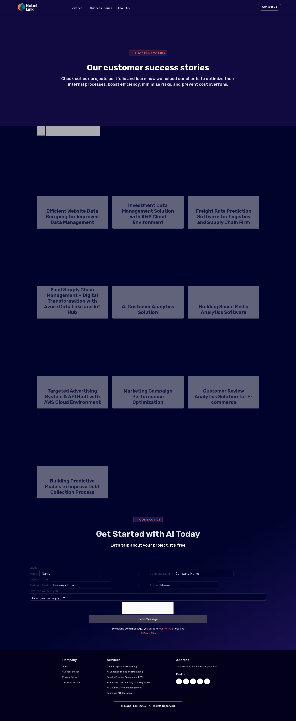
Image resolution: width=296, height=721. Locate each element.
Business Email (40, 585)
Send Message (148, 619)
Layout (34, 567)
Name (34, 573)
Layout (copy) (39, 579)
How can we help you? (44, 591)
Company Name (161, 573)
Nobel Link (131, 705)
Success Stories (101, 8)
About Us (123, 8)
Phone (154, 585)
